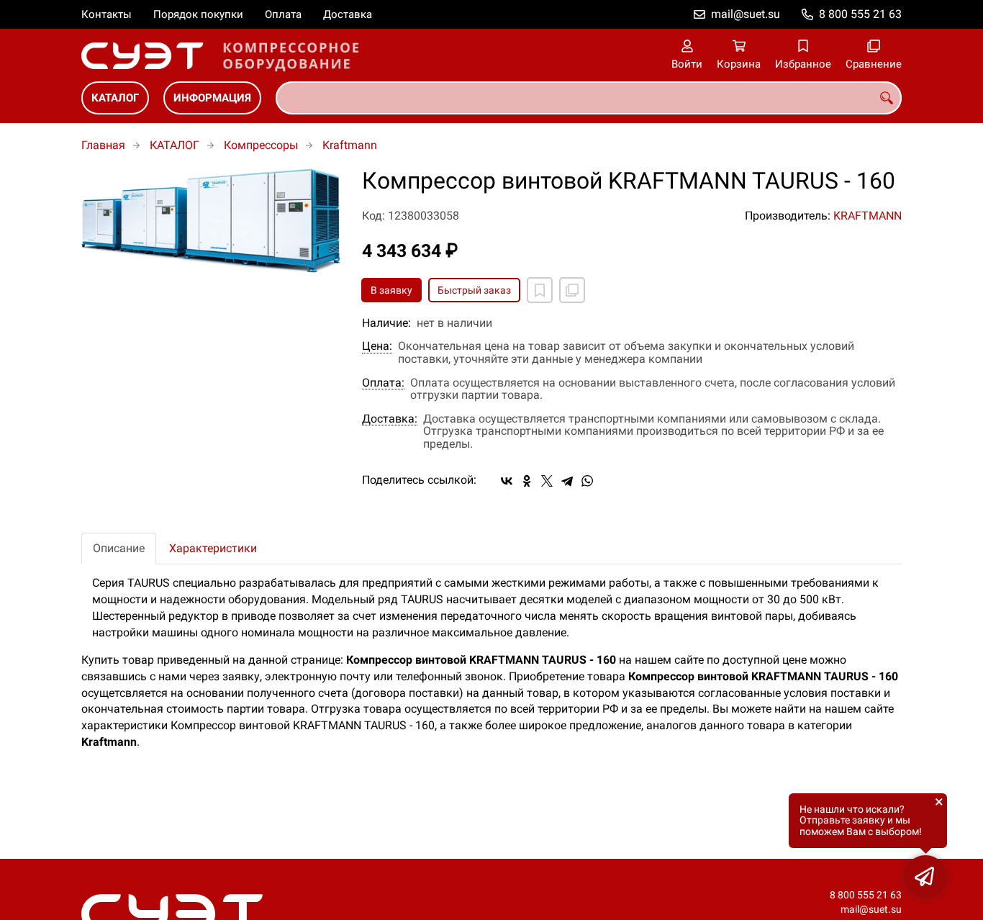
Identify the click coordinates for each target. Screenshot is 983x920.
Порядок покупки (198, 14)
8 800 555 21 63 (860, 14)
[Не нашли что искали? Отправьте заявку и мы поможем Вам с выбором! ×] (925, 876)
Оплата (283, 14)
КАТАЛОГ (115, 97)
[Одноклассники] (526, 481)
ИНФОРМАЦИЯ (212, 97)
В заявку (391, 290)
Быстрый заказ (474, 290)
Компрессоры (261, 145)
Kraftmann (349, 145)
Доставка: (389, 418)
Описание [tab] (119, 548)
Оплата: (383, 382)
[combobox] (589, 97)
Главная (103, 145)
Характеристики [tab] (213, 548)
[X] (547, 481)
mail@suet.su (745, 14)
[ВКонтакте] (506, 481)
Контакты (106, 14)
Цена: (377, 346)
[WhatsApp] (587, 481)
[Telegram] (567, 481)
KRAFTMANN (867, 215)
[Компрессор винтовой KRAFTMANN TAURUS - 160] (210, 220)
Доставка (347, 14)
